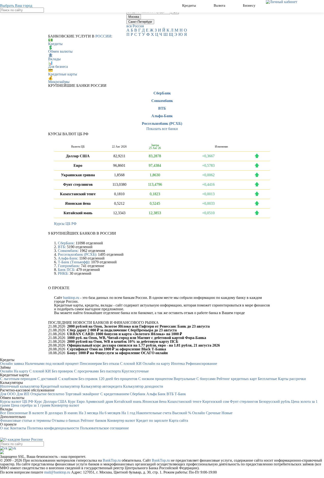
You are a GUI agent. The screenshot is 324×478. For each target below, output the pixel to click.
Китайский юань (127, 401)
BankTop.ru (112, 460)
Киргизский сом (215, 401)
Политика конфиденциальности (53, 428)
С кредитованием (114, 394)
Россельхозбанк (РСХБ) (162, 123)
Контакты (18, 428)
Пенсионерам (91, 364)
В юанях (71, 413)
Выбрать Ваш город (16, 6)
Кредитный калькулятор (60, 386)
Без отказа (111, 364)
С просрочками (86, 371)
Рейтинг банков (93, 420)
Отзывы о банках (66, 420)
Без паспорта (110, 371)
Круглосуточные (135, 371)
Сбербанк (137, 394)
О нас (4, 428)
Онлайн (6, 371)
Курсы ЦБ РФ (65, 224)
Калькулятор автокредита (101, 386)
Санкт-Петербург (140, 21)
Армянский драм (99, 401)
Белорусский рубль (274, 401)
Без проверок (62, 371)
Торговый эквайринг (82, 394)
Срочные (213, 413)
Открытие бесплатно (47, 394)
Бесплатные (267, 379)
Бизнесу (249, 5)
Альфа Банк (156, 394)
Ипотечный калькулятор (20, 386)
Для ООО (8, 394)
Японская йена (154, 401)
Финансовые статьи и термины (25, 420)
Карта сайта (178, 420)
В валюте (36, 413)
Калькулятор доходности (143, 386)
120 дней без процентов (118, 379)
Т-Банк (180, 394)
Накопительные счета (153, 413)
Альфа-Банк (162, 116)
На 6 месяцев (109, 413)
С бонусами (206, 379)
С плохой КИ (131, 364)
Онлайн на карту (156, 364)
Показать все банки (162, 129)
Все (3, 413)
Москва (133, 17)
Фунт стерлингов (244, 401)
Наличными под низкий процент (52, 364)
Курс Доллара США (50, 401)
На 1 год (128, 413)
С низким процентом (155, 379)
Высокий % (181, 413)
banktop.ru (71, 298)
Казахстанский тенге (184, 401)
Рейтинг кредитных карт (237, 379)
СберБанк (162, 93)
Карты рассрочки (292, 379)
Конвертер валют (65, 405)
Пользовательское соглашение (104, 428)
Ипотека (178, 364)
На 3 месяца (88, 413)
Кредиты (189, 5)
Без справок (88, 379)
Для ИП (23, 394)
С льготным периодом (18, 379)
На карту (21, 371)
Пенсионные (17, 413)
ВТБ (162, 108)
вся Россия (135, 26)
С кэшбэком (68, 379)
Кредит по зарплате (152, 420)
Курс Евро (76, 401)
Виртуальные (184, 379)
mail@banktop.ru (57, 472)
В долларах (54, 413)
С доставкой (47, 379)
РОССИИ (103, 36)
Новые (227, 413)
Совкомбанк (162, 101)
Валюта (220, 5)
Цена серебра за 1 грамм (30, 405)
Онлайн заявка (12, 364)
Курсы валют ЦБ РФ (16, 401)
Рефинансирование (201, 364)
